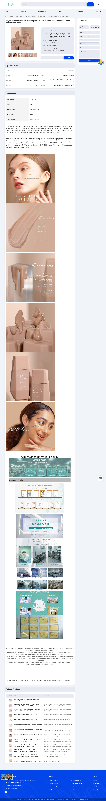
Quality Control (96, 786)
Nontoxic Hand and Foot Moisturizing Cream (19, 680)
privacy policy (96, 789)
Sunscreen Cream (19, 16)
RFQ (68, 57)
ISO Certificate (96, 783)
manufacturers (42, 11)
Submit (89, 60)
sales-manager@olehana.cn (14, 785)
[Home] (11, 4)
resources (80, 11)
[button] (38, 55)
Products (23, 11)
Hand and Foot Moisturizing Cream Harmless (40, 680)
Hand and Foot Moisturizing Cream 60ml (61, 680)
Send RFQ (98, 11)
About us (61, 11)
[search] (90, 4)
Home (6, 11)
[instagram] (6, 792)
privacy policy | (20, 799)
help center (95, 793)
